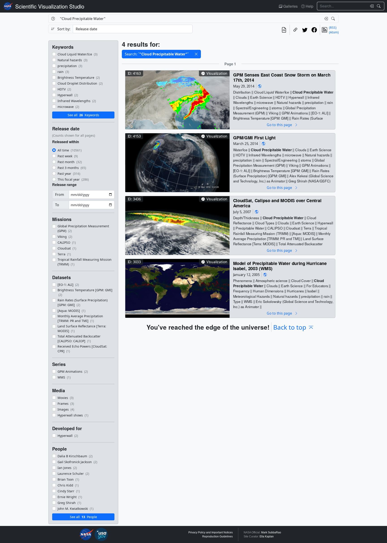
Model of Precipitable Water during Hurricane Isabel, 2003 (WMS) (280, 266)
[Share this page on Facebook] (314, 30)
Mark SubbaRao (271, 532)
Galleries (290, 6)
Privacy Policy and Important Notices (210, 532)
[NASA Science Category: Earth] (260, 86)
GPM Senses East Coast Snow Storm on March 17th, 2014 (282, 77)
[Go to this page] (177, 99)
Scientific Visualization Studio (49, 6)
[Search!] (379, 6)
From (59, 194)
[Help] (53, 18)
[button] (196, 54)
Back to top (289, 327)
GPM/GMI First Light (254, 137)
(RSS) (332, 27)
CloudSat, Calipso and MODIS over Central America (277, 203)
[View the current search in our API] (284, 30)
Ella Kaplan (267, 536)
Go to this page (280, 124)
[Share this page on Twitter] (305, 30)
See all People (83, 517)
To (57, 204)
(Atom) (334, 32)
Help (309, 6)
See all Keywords (83, 115)
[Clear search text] (370, 6)
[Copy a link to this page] (295, 30)
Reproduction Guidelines (217, 536)
